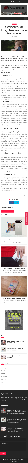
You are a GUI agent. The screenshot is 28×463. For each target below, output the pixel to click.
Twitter (17, 202)
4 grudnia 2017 (15, 36)
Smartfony (14, 24)
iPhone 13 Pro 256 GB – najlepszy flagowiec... (14, 268)
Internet (3, 373)
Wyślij (3, 453)
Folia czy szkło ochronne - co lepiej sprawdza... (14, 298)
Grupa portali (4, 385)
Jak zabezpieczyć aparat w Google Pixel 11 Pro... (14, 239)
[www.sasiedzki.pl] (14, 13)
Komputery (3, 370)
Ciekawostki (3, 379)
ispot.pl (12, 190)
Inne (2, 382)
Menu (25, 18)
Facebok (12, 202)
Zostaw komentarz (7, 211)
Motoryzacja (4, 376)
